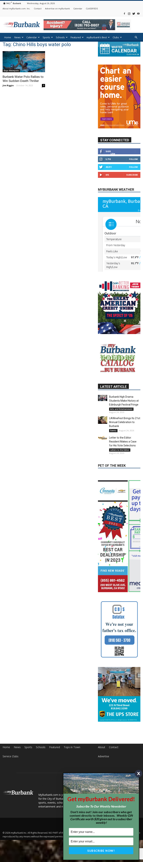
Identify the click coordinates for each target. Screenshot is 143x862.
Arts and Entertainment (121, 388)
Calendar (77, 8)
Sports (46, 37)
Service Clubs (10, 748)
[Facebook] (124, 13)
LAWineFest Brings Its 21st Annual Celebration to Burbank (124, 401)
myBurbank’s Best (97, 37)
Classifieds (34, 47)
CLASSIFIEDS (92, 8)
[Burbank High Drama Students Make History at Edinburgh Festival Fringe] (102, 377)
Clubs (116, 37)
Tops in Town (72, 739)
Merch (21, 47)
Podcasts (9, 47)
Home (7, 37)
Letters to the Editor (119, 429)
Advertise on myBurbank (57, 8)
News (17, 37)
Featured (76, 37)
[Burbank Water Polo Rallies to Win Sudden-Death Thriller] (24, 61)
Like (113, 145)
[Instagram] (129, 13)
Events (113, 410)
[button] (135, 37)
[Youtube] (138, 13)
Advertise (103, 748)
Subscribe (132, 166)
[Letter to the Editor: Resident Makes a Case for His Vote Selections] (102, 417)
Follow (133, 150)
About (101, 739)
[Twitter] (134, 13)
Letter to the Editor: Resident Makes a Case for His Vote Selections (122, 421)
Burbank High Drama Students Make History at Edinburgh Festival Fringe (124, 380)
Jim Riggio (8, 85)
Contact (38, 8)
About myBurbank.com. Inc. (16, 8)
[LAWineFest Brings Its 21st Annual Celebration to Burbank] (102, 399)
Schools (60, 37)
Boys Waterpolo (11, 70)
